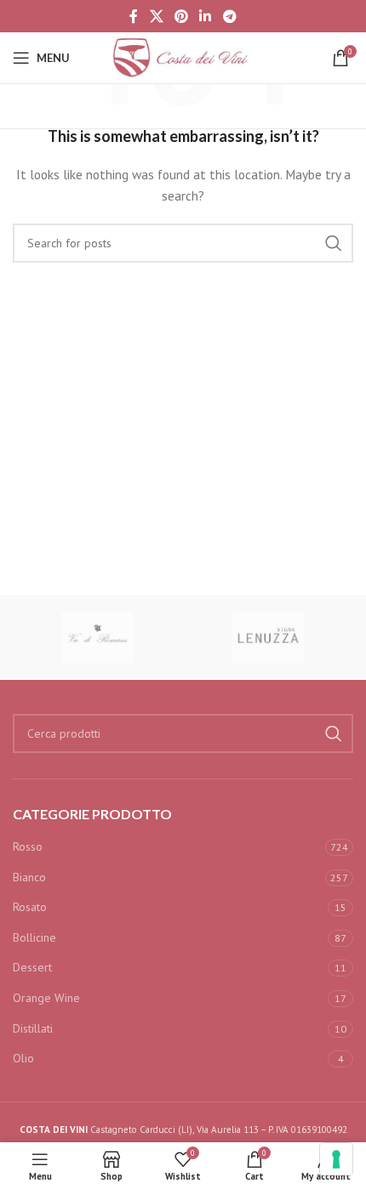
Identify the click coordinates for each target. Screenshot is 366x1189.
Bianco (29, 877)
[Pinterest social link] (181, 16)
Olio (23, 1058)
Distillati (33, 1028)
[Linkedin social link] (205, 16)
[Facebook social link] (134, 16)
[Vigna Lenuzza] (268, 637)
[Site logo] (183, 57)
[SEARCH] (333, 243)
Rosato (30, 906)
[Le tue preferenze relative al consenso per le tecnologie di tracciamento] (336, 1159)
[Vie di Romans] (98, 637)
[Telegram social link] (229, 16)
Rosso (28, 846)
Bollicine (34, 937)
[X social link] (156, 16)
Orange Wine (46, 997)
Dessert (32, 967)
